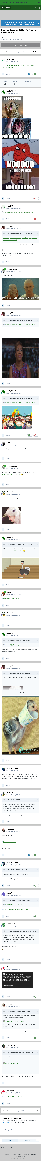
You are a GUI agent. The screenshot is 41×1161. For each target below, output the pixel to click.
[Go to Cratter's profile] (3, 444)
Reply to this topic (20, 45)
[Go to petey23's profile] (3, 227)
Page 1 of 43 (20, 52)
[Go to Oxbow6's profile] (3, 493)
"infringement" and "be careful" (11, 474)
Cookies (34, 1154)
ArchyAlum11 (11, 91)
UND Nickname (17, 39)
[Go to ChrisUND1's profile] (3, 60)
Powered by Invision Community (20, 1158)
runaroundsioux (12, 768)
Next (34, 52)
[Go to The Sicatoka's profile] (3, 271)
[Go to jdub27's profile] (3, 894)
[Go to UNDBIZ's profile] (3, 594)
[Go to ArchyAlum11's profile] (3, 92)
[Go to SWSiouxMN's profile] (3, 925)
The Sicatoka (11, 269)
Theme (6, 1154)
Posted (13, 61)
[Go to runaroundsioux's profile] (3, 769)
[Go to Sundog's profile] (3, 1005)
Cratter (9, 443)
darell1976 (10, 206)
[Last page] (38, 51)
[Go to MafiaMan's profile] (3, 968)
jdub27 (9, 893)
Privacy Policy (16, 1154)
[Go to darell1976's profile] (3, 207)
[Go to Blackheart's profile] (3, 1046)
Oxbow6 (9, 492)
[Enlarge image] (12, 107)
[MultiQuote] (3, 74)
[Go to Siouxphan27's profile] (3, 830)
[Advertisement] (20, 15)
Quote (8, 74)
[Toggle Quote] (4, 233)
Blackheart (10, 1045)
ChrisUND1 (6, 37)
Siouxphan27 (11, 829)
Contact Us (26, 1154)
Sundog (9, 1004)
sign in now (5, 1122)
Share (10, 1140)
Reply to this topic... (11, 1130)
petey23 (9, 226)
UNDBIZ (9, 592)
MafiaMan (10, 967)
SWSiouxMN (11, 924)
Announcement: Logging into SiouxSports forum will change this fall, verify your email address (20, 23)
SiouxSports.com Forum (14, 2)
